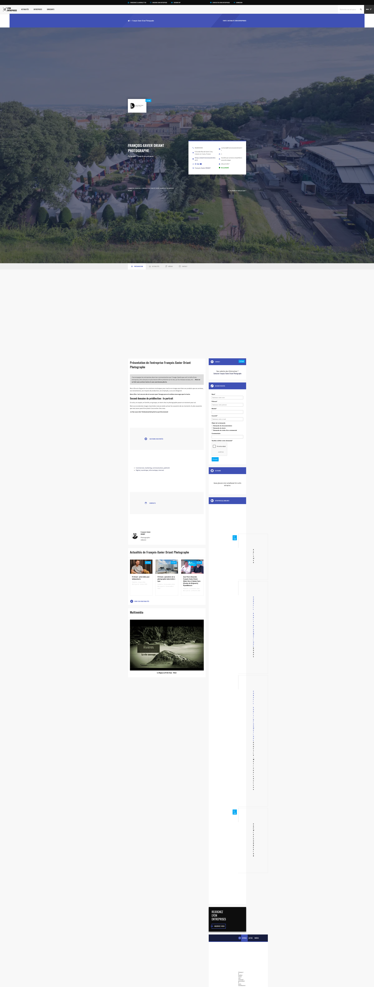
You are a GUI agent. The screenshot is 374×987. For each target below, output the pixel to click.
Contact (183, 266)
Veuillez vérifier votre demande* (222, 440)
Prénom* (214, 401)
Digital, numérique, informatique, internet (150, 470)
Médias (169, 266)
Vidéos (256, 938)
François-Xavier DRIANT (203, 168)
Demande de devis (219, 428)
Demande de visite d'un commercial (225, 430)
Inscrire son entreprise (159, 2)
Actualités (25, 9)
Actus (251, 938)
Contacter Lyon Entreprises (221, 2)
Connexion (239, 2)
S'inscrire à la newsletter (138, 2)
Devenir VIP (177, 2)
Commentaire (216, 433)
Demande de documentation (222, 426)
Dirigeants (50, 9)
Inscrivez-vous (219, 926)
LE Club (148, 100)
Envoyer (215, 459)
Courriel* (214, 416)
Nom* (213, 394)
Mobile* (214, 408)
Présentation (137, 266)
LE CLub (242, 361)
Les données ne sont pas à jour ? (237, 190)
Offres (244, 938)
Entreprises (38, 9)
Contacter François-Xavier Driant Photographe (227, 373)
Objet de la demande (218, 423)
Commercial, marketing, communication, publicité (141, 188)
